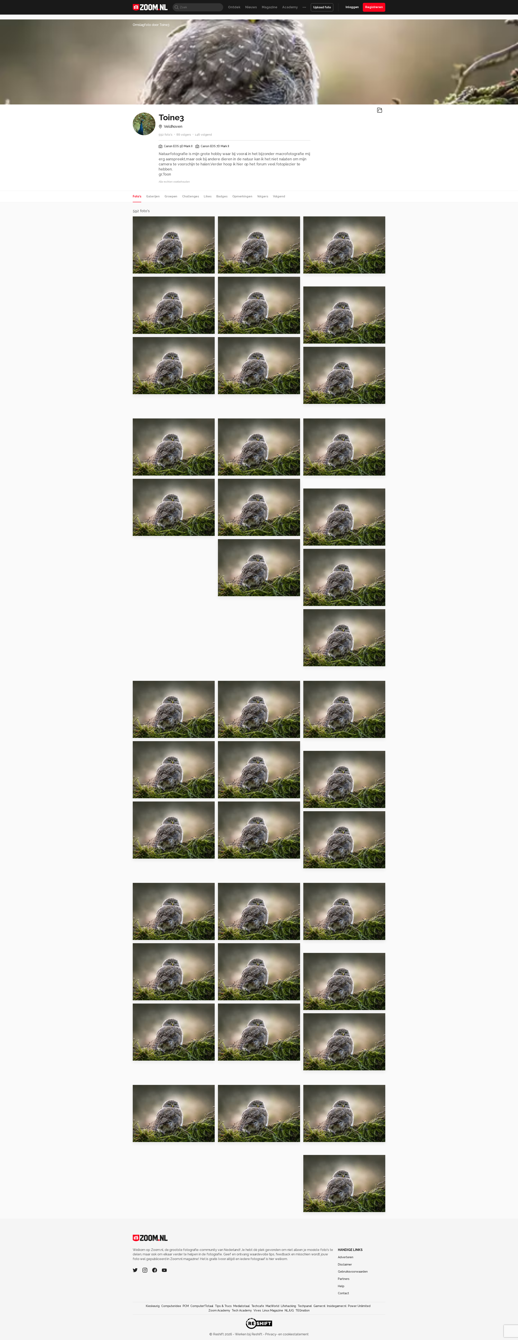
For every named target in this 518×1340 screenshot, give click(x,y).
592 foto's (165, 134)
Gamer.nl (319, 1306)
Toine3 (146, 221)
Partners (343, 1278)
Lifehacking (288, 1306)
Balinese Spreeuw (321, 863)
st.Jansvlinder (146, 1056)
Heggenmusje (317, 661)
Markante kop (232, 471)
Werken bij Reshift (248, 1334)
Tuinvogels (315, 541)
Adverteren (345, 1257)
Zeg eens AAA (317, 399)
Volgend (279, 196)
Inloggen (352, 7)
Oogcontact (231, 329)
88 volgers (183, 134)
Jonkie (311, 733)
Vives (257, 1310)
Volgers (262, 196)
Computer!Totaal (201, 1306)
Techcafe (257, 1306)
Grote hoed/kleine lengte (157, 389)
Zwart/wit (229, 269)
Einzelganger (317, 935)
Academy (290, 7)
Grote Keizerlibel (149, 853)
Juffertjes (143, 471)
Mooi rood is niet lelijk (154, 793)
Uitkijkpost (314, 803)
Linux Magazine (272, 1310)
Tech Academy (242, 1310)
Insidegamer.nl (336, 1306)
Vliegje (226, 591)
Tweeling (142, 329)
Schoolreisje (316, 269)
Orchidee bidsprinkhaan (241, 531)
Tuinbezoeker (317, 1065)
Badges (221, 196)
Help (341, 1286)
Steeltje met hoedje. (323, 601)
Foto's (137, 196)
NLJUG (289, 1310)
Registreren (374, 7)
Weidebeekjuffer (235, 995)
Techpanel (305, 1306)
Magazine (269, 7)
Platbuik (312, 1137)
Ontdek (234, 7)
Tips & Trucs (223, 1306)
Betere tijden (146, 269)
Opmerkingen (242, 196)
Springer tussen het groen (157, 1137)
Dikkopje (227, 1137)
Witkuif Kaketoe (234, 1056)
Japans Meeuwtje (150, 995)
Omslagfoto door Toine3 (151, 25)
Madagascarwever (236, 389)
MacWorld (272, 1306)
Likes (207, 196)
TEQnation (302, 1310)
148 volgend (203, 134)
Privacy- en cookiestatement (286, 1334)
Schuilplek (314, 1207)
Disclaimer (345, 1264)
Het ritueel (229, 793)
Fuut (309, 1005)
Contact (343, 1293)
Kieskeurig (153, 1306)
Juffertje (313, 471)
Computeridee (171, 1306)
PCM (186, 1306)
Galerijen (153, 196)
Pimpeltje (313, 339)
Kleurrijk (141, 531)
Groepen (171, 196)
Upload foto (322, 7)
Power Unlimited (359, 1306)
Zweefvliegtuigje (150, 733)
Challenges (190, 196)
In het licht (229, 853)
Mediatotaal (241, 1306)
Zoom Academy (219, 1310)
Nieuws (251, 7)
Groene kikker (146, 935)
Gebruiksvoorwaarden (353, 1271)
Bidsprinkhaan (232, 733)
